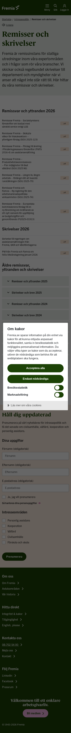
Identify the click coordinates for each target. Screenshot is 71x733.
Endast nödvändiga (35, 378)
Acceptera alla (35, 368)
